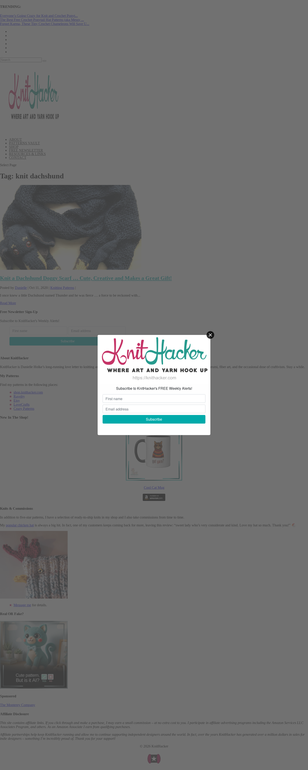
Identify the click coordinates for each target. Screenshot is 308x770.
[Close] (210, 335)
